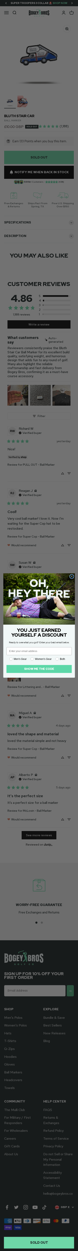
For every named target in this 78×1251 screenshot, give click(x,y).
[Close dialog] (71, 576)
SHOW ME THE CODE (39, 669)
